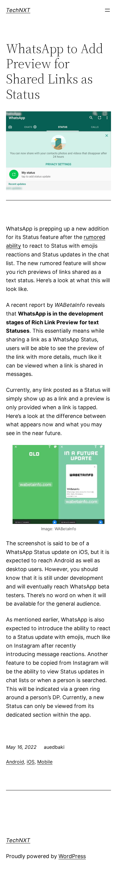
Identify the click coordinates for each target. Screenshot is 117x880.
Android (15, 762)
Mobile (44, 762)
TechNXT (18, 10)
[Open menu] (107, 10)
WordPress (72, 856)
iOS (30, 762)
